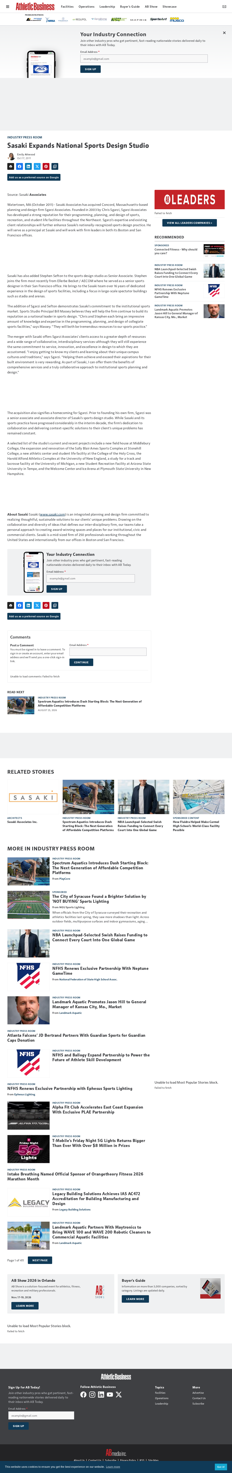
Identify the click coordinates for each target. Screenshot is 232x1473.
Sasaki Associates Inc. (22, 822)
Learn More (25, 1305)
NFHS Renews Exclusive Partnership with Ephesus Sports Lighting (69, 1088)
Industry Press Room (24, 137)
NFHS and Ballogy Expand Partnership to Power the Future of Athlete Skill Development (101, 1057)
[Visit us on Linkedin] (101, 1394)
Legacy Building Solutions (75, 1209)
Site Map (153, 1460)
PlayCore (64, 878)
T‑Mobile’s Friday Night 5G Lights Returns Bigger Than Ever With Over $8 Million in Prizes (98, 1143)
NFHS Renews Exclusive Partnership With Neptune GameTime (172, 293)
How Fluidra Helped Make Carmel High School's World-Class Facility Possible (196, 826)
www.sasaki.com (52, 514)
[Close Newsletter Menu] (224, 33)
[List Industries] (34, 19)
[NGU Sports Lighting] (119, 19)
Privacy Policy (128, 1460)
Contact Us (94, 1460)
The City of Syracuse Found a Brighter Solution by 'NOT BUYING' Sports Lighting (99, 899)
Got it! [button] (221, 1467)
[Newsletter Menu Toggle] (224, 6)
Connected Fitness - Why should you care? (176, 251)
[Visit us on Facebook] (83, 1394)
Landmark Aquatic (70, 1012)
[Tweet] (37, 166)
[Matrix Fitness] (138, 19)
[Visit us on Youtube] (110, 1394)
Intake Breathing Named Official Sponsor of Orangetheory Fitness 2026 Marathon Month (75, 1176)
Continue (81, 662)
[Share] (19, 166)
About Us (79, 1460)
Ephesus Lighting (24, 1094)
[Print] (10, 166)
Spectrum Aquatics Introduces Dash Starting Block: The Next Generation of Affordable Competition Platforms (90, 703)
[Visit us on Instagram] (92, 1394)
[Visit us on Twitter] (119, 1394)
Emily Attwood (26, 154)
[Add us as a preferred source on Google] (54, 166)
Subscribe (110, 1460)
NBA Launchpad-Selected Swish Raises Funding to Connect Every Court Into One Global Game (176, 272)
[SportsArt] (158, 19)
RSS (142, 1460)
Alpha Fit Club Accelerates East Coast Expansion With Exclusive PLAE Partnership (97, 1110)
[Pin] (46, 166)
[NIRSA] (50, 19)
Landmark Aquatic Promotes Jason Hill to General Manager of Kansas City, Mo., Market (176, 313)
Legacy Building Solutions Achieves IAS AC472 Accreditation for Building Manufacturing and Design (96, 1198)
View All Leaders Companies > (189, 222)
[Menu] (8, 6)
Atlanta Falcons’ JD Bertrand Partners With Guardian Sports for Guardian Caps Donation (76, 1038)
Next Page (40, 1260)
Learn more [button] (113, 1466)
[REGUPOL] (79, 19)
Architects (14, 817)
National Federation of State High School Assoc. (88, 979)
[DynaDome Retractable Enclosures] (99, 19)
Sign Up (90, 69)
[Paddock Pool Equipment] (63, 19)
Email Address (90, 51)
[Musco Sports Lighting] (177, 19)
